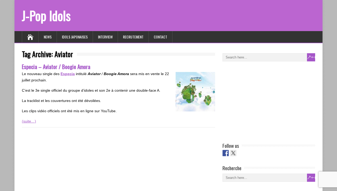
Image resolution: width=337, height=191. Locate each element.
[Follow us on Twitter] (233, 153)
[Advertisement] (261, 101)
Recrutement (133, 37)
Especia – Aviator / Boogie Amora (56, 66)
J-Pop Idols (46, 15)
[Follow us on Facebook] (225, 153)
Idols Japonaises (75, 37)
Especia (68, 74)
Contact (160, 37)
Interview (105, 37)
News (48, 37)
